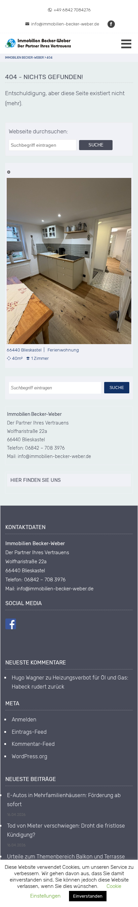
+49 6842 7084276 (72, 9)
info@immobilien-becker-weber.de (65, 23)
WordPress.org (29, 756)
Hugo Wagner (28, 677)
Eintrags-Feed (29, 732)
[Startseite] (38, 43)
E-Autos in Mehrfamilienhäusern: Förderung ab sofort (64, 799)
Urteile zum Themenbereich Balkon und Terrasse (66, 856)
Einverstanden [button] (87, 896)
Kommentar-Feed (33, 744)
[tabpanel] (69, 269)
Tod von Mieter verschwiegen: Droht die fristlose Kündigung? (66, 830)
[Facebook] (112, 23)
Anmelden (24, 719)
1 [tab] (8, 171)
